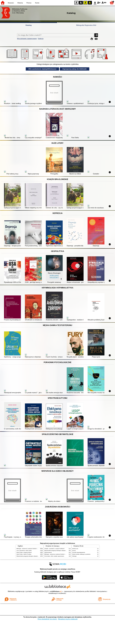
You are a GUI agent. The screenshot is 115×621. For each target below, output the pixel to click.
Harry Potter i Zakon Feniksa (24, 554)
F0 (95, 2)
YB (85, 2)
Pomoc (29, 3)
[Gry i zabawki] (103, 59)
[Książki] (12, 59)
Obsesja (74, 556)
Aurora (74, 550)
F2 (104, 2)
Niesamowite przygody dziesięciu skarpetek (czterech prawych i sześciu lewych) (37, 556)
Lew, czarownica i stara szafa (24, 550)
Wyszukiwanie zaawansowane (27, 38)
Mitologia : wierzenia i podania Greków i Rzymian (29, 548)
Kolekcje (40, 38)
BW (80, 2)
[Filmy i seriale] (77, 59)
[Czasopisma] (51, 59)
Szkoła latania (48, 552)
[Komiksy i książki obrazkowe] (64, 59)
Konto (37, 3)
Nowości (11, 3)
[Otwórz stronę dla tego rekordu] (13, 101)
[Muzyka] (90, 59)
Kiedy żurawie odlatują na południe (81, 554)
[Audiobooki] (38, 59)
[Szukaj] (96, 35)
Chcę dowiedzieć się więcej (47, 619)
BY (90, 2)
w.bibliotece (55, 591)
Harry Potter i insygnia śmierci (24, 552)
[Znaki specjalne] (96, 38)
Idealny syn (75, 548)
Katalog (29, 25)
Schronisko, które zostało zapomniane (54, 556)
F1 (99, 2)
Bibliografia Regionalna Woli (86, 25)
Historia (20, 3)
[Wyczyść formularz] (91, 38)
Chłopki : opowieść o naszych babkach (54, 548)
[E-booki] (25, 59)
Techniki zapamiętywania (78, 552)
